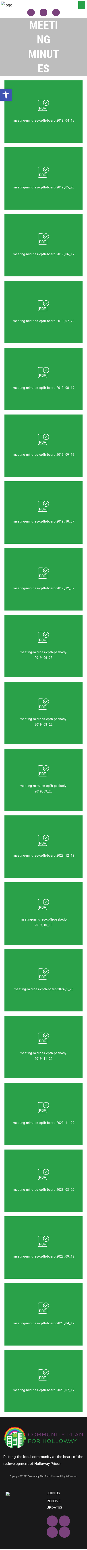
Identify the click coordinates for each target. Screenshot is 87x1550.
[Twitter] (43, 12)
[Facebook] (31, 12)
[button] (81, 5)
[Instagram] (56, 12)
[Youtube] (64, 1532)
